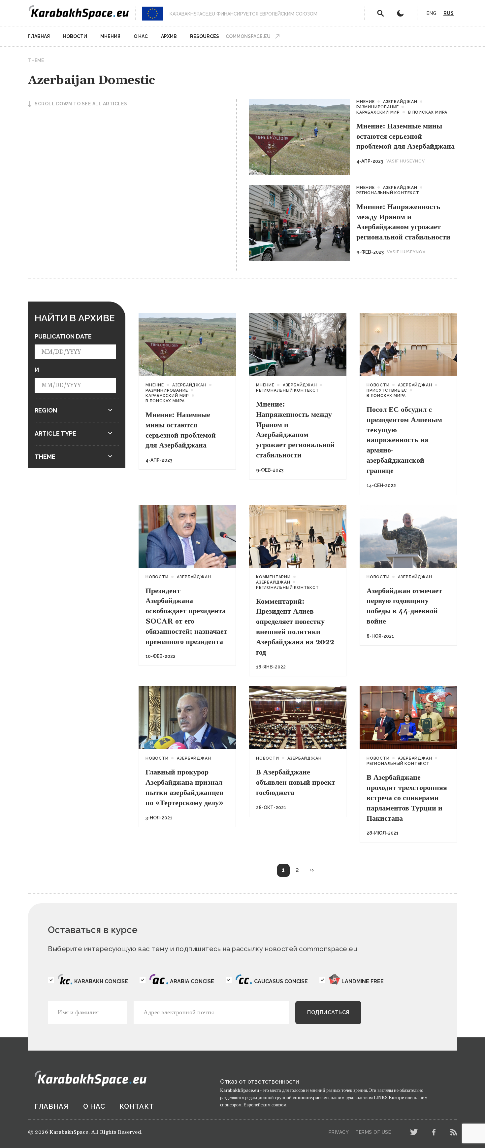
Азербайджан (400, 101)
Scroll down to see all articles (81, 103)
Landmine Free (362, 981)
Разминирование (377, 107)
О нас (141, 36)
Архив (169, 36)
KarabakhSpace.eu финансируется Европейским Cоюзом (243, 14)
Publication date (63, 336)
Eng (432, 13)
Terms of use (373, 1132)
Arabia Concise (192, 981)
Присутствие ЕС (387, 390)
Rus (448, 13)
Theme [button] (45, 456)
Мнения (110, 36)
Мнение (365, 101)
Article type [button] (55, 433)
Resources (204, 36)
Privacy (339, 1132)
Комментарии (273, 577)
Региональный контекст (387, 193)
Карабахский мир (378, 112)
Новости (75, 36)
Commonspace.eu (248, 36)
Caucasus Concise (281, 981)
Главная (39, 36)
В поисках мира (427, 112)
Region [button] (46, 410)
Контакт (136, 1106)
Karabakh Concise (101, 981)
